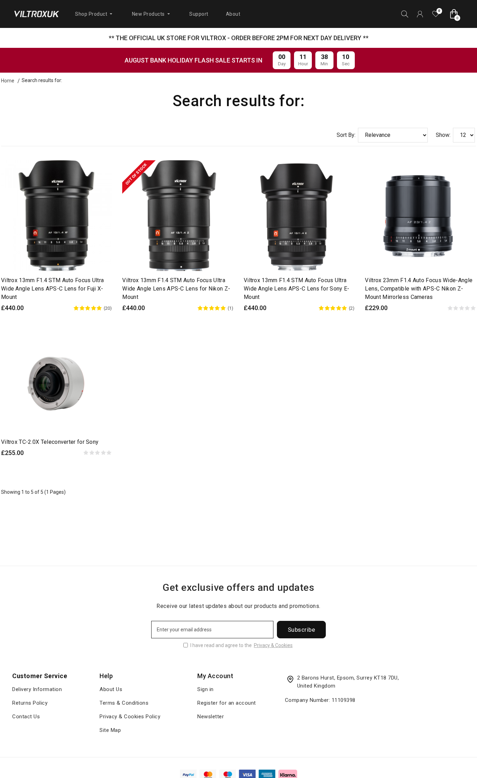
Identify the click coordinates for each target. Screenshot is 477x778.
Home (7, 80)
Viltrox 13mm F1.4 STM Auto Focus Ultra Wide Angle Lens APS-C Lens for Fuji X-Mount (52, 288)
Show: (443, 135)
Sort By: (346, 135)
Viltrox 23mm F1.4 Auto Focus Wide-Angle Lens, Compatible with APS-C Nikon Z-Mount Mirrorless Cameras (418, 288)
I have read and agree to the (241, 645)
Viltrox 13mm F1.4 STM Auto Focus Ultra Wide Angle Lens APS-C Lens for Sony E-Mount (296, 288)
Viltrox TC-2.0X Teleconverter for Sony (49, 442)
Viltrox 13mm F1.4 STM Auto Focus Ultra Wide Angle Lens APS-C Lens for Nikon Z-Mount (176, 288)
